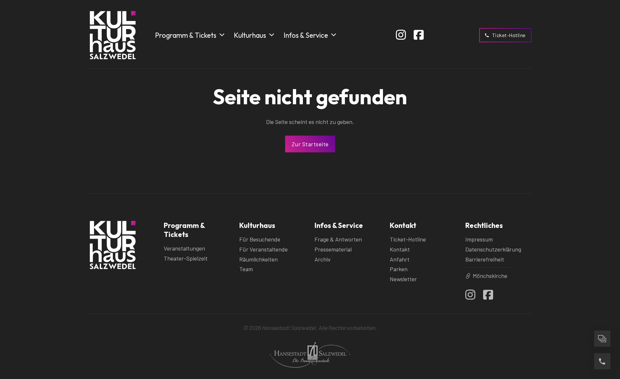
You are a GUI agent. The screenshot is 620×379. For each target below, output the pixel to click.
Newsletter (403, 278)
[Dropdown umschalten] (222, 35)
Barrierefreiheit (484, 259)
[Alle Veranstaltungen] (602, 339)
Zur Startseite (310, 144)
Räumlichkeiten (258, 259)
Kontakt (400, 249)
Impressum (479, 239)
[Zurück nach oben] (602, 316)
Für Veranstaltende (263, 249)
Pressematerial (333, 249)
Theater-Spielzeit (186, 258)
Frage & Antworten (338, 239)
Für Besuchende (259, 239)
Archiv (323, 259)
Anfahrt (399, 259)
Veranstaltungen (184, 248)
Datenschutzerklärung (493, 249)
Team (246, 268)
